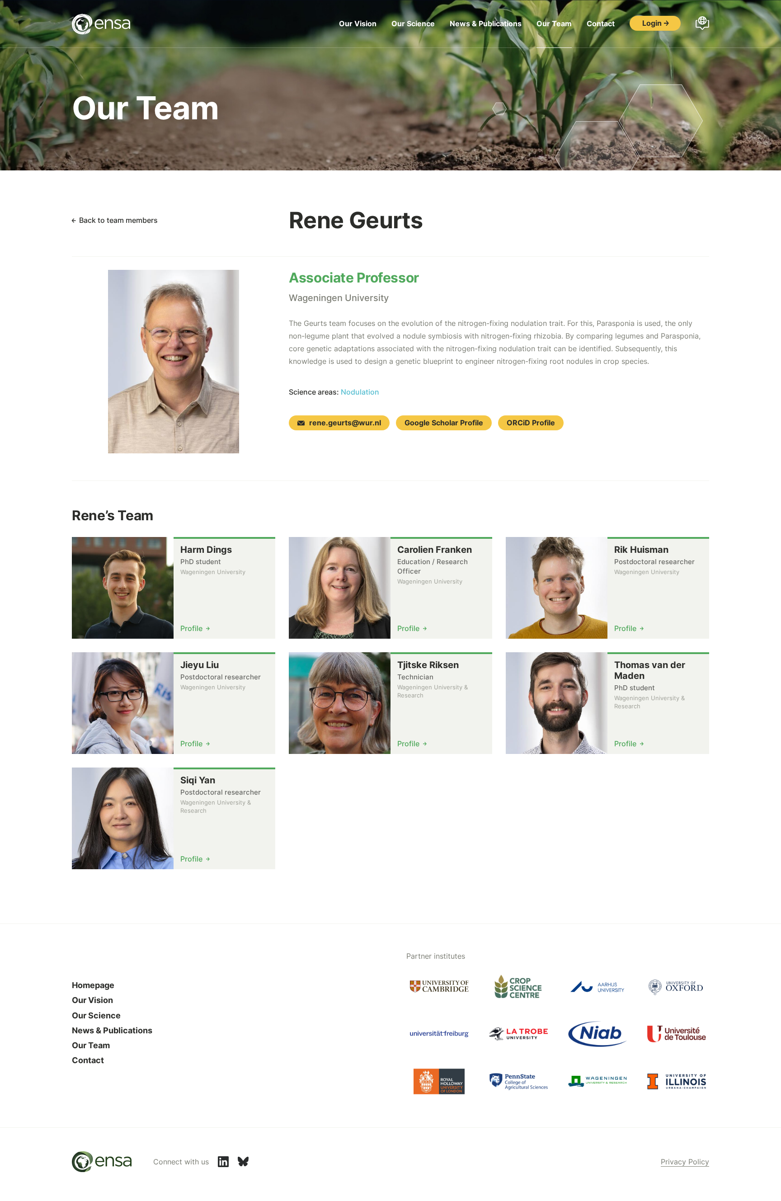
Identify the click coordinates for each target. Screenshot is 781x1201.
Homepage (93, 985)
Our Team (554, 23)
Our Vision (357, 23)
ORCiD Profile (531, 422)
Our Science (413, 23)
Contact (601, 23)
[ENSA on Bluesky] (243, 1162)
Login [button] (652, 23)
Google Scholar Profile (444, 422)
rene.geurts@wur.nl (345, 422)
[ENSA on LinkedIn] (223, 1161)
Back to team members (118, 220)
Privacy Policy (685, 1161)
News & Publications (486, 23)
